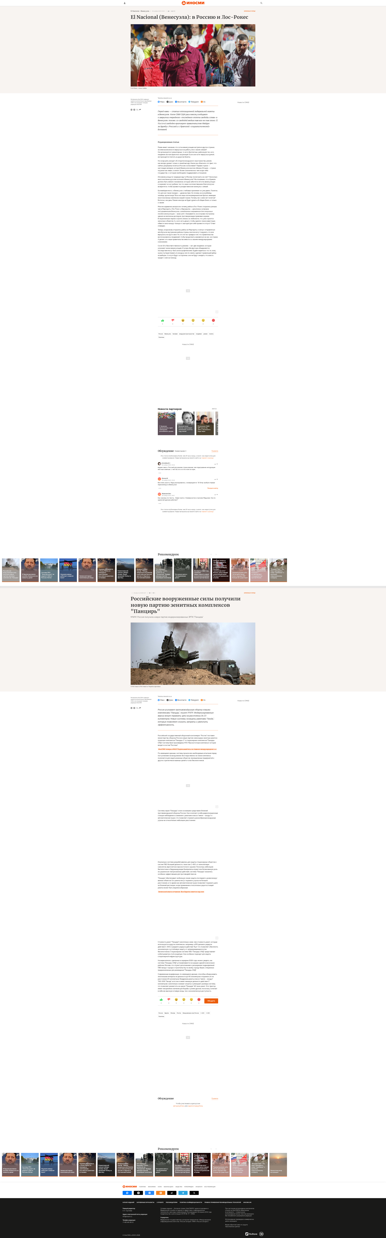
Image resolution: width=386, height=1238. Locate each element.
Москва (173, 1013)
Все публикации (209, 1186)
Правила (214, 451)
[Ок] (203, 102)
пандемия (199, 334)
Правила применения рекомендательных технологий (222, 1202)
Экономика (152, 1186)
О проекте (160, 1202)
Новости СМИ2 (188, 344)
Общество (178, 1186)
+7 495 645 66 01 (128, 1222)
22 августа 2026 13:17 (140, 593)
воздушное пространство (186, 334)
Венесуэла (145, 11)
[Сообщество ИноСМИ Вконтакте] (149, 1193)
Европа (167, 1013)
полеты (211, 334)
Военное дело (168, 1186)
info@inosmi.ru (127, 1216)
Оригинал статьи (249, 11)
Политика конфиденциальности (191, 1202)
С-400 (202, 1013)
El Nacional (135, 11)
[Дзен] (170, 102)
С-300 (208, 1013)
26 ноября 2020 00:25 (158, 11)
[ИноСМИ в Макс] (127, 1193)
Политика (161, 337)
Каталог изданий (128, 1202)
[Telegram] (193, 102)
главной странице (207, 458)
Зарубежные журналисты (145, 1202)
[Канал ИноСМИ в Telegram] (183, 1193)
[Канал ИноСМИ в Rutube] (171, 1193)
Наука (160, 1186)
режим (205, 334)
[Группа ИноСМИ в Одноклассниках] (160, 1193)
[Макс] (161, 102)
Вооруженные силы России (191, 1013)
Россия (161, 334)
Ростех (179, 1013)
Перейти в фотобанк (155, 686)
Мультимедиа (189, 1186)
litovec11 (165, 478)
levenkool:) (166, 463)
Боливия (175, 334)
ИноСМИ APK (247, 1202)
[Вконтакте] (180, 102)
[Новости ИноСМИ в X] (194, 1193)
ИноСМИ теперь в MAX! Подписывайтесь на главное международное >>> (187, 749)
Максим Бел (166, 494)
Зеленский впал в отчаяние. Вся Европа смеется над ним (181, 892)
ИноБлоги (199, 1186)
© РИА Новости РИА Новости (139, 686)
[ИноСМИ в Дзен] (138, 1193)
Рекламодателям (171, 1202)
